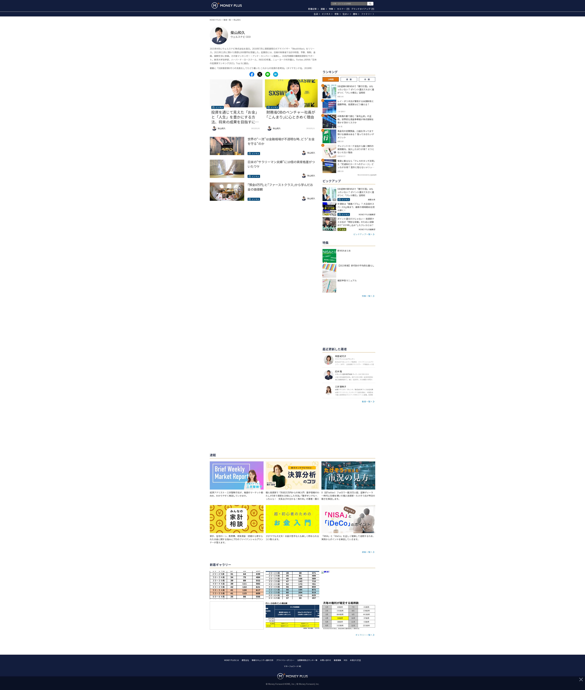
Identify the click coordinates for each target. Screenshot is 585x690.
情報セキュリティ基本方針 (262, 660)
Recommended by (364, 175)
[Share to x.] (259, 74)
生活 (316, 13)
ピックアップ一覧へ (363, 234)
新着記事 (312, 8)
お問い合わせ (325, 660)
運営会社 (245, 660)
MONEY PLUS (215, 19)
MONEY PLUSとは (231, 660)
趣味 (355, 13)
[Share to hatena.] (275, 74)
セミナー (343, 8)
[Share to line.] (267, 74)
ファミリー (366, 13)
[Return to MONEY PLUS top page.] (227, 5)
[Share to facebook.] (251, 74)
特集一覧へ (367, 296)
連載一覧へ (367, 552)
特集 (331, 8)
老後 (336, 13)
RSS (345, 660)
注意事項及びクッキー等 (307, 660)
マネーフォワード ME (292, 666)
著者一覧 (227, 19)
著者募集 (337, 660)
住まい (346, 13)
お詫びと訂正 (355, 660)
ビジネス (326, 13)
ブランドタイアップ (362, 8)
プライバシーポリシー (285, 660)
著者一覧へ (367, 401)
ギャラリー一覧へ (364, 634)
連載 (323, 8)
